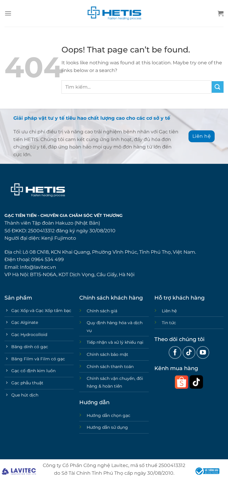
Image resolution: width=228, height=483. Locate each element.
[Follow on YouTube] (203, 352)
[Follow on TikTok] (189, 352)
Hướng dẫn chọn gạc (108, 415)
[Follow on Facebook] (175, 352)
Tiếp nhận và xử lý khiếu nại (115, 342)
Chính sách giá (102, 311)
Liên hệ (169, 311)
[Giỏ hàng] (221, 13)
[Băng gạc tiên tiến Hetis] (114, 13)
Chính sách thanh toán (110, 366)
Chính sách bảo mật (107, 354)
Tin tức (169, 322)
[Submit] (218, 87)
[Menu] (8, 13)
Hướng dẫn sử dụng (107, 427)
